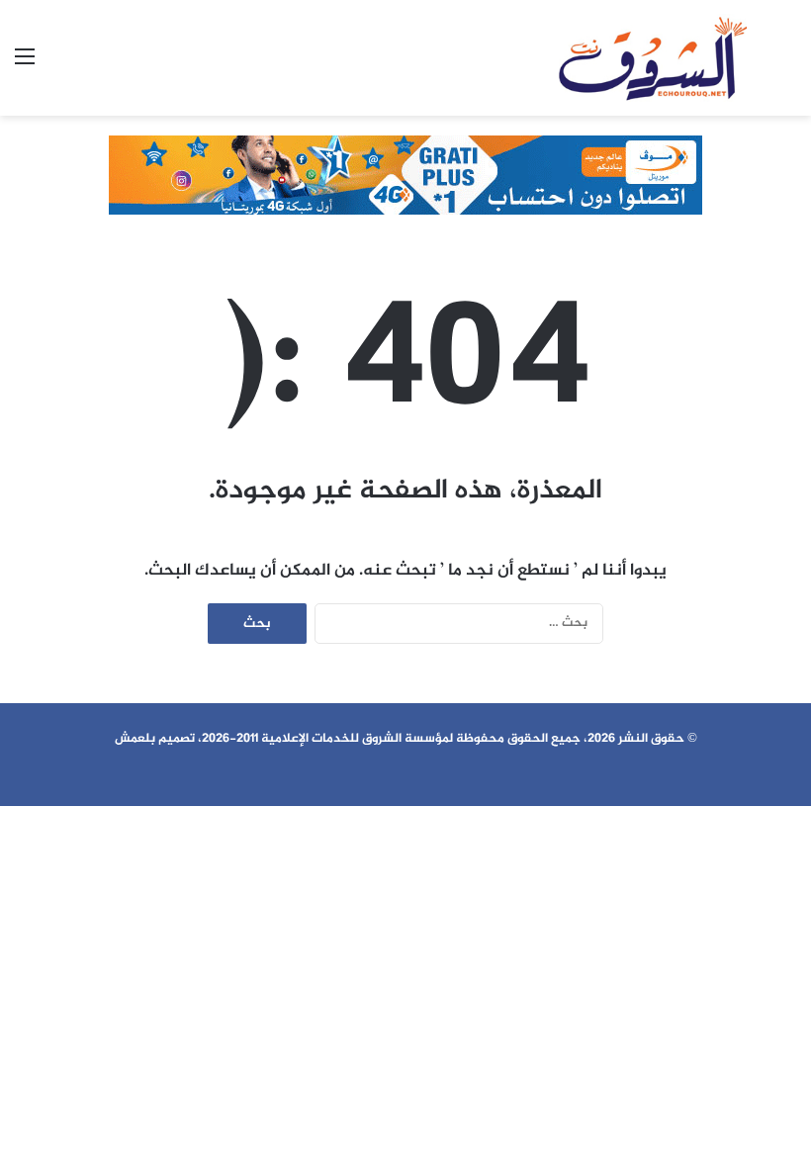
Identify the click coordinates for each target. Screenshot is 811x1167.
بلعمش (135, 739)
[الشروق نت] (653, 58)
